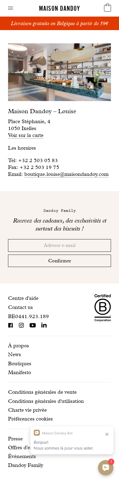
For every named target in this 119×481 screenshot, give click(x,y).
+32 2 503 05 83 (38, 160)
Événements (22, 456)
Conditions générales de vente (42, 392)
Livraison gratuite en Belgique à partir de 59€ (59, 23)
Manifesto (19, 372)
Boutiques (19, 363)
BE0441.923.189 (28, 316)
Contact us (20, 307)
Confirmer (59, 260)
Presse (15, 438)
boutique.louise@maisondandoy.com (66, 174)
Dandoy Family (25, 465)
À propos (18, 345)
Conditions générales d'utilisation (46, 401)
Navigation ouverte (10, 8)
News (14, 354)
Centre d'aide (23, 298)
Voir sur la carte (25, 135)
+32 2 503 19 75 (39, 167)
